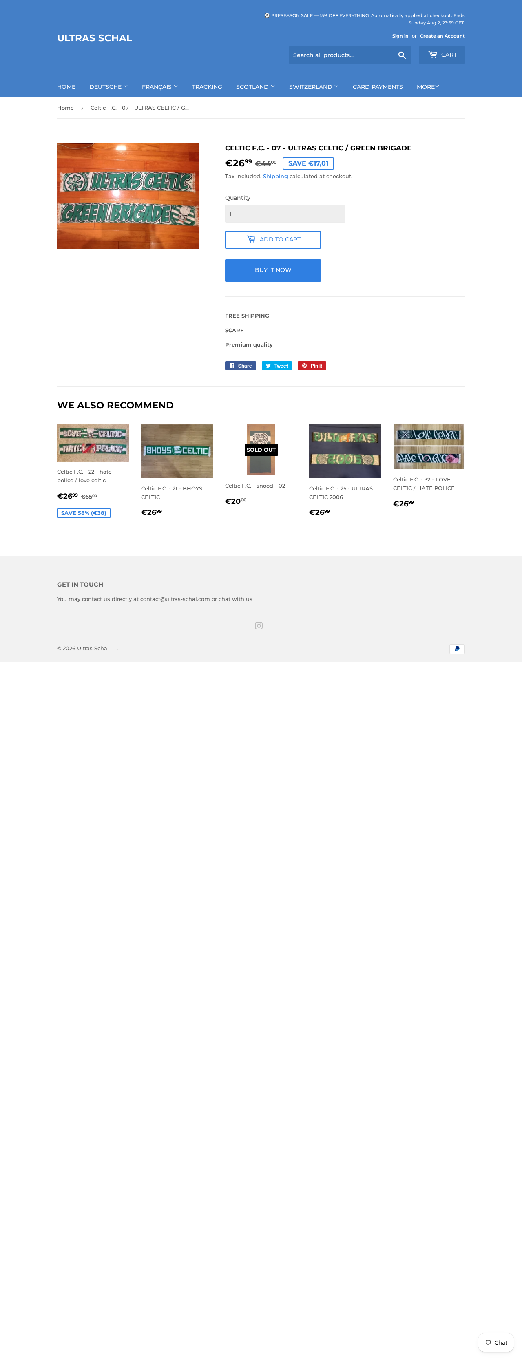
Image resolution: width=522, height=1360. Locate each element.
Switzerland (311, 87)
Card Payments (378, 87)
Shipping (275, 176)
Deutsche (106, 87)
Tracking (207, 87)
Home (66, 87)
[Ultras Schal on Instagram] (259, 627)
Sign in (400, 36)
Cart (448, 54)
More (426, 87)
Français (157, 87)
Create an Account (442, 36)
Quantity (237, 197)
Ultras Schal (94, 38)
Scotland (253, 87)
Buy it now (273, 270)
